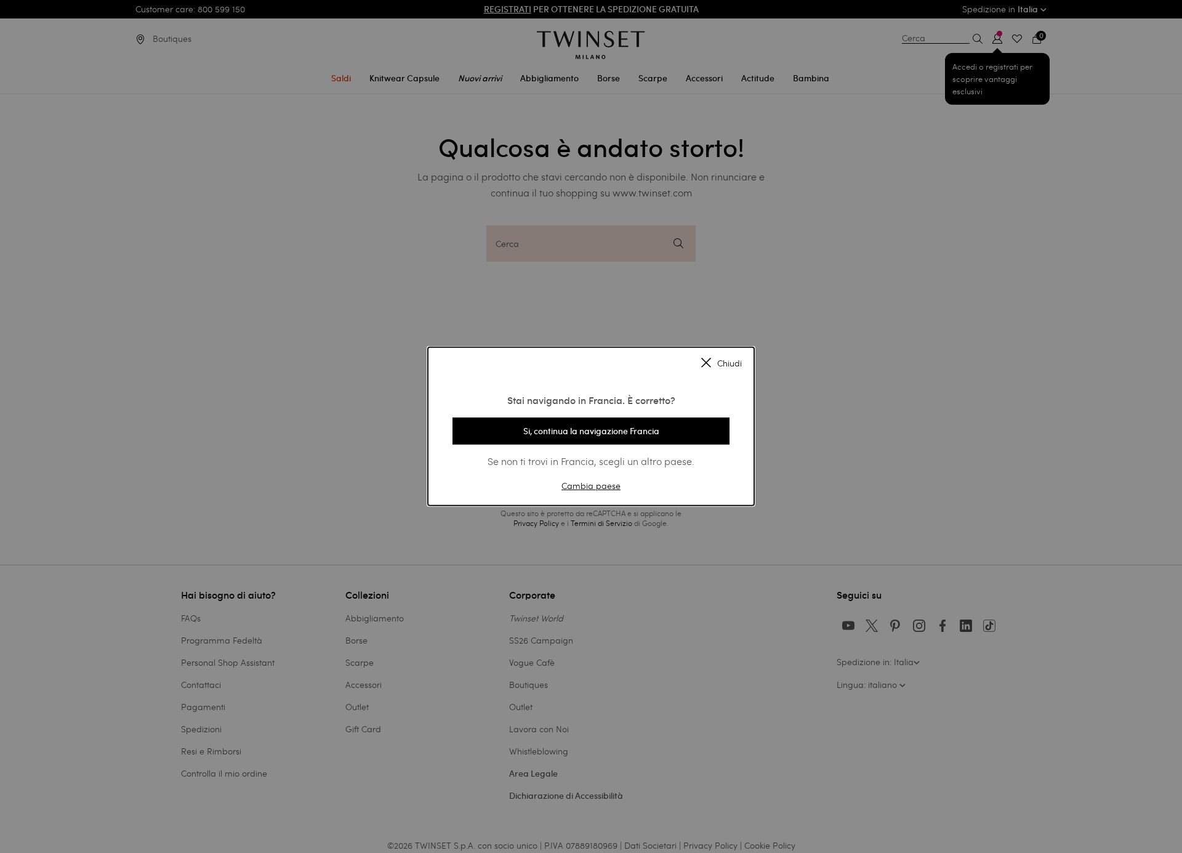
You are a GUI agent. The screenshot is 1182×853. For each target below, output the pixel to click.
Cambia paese (591, 485)
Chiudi (729, 363)
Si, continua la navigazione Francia (591, 431)
